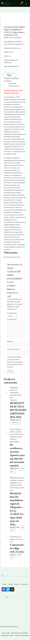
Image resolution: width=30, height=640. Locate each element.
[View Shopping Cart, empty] (21, 3)
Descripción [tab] (12, 83)
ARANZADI (15, 78)
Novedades (8, 81)
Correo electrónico (13, 349)
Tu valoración (12, 319)
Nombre (10, 341)
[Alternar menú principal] (26, 4)
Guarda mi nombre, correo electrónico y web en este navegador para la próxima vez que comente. (15, 362)
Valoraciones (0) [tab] (13, 86)
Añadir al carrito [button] (15, 422)
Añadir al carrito (9, 75)
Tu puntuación (12, 313)
